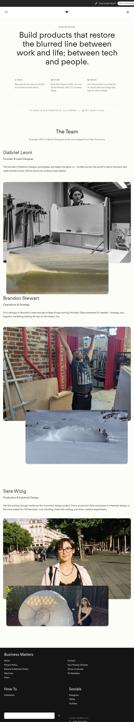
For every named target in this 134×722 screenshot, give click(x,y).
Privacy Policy (10, 665)
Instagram (74, 695)
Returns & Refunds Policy (16, 669)
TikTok (72, 699)
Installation (9, 695)
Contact (71, 660)
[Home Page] (67, 12)
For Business (74, 673)
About (7, 660)
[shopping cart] (128, 12)
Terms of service (75, 669)
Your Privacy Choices (78, 665)
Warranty (8, 673)
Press (6, 677)
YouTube (73, 703)
